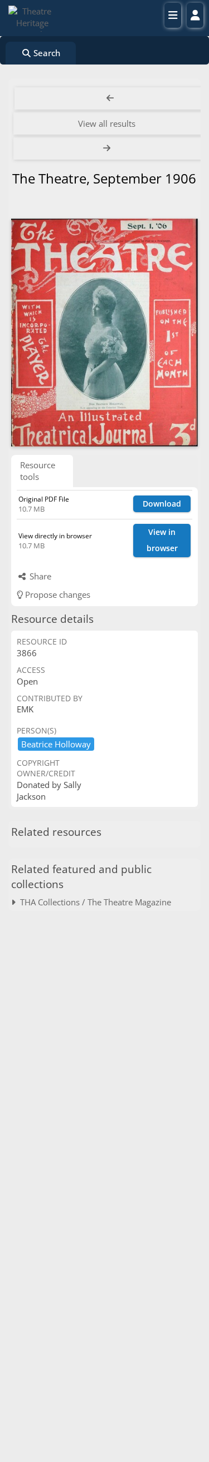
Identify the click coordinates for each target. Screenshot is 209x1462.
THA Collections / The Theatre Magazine (93, 902)
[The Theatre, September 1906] (104, 333)
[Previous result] (110, 98)
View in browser (162, 540)
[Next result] (107, 148)
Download (162, 503)
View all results (106, 123)
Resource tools (37, 470)
